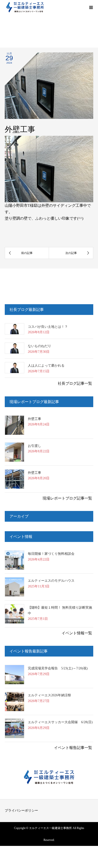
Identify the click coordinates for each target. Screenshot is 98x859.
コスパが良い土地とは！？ (48, 326)
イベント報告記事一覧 (73, 748)
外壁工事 (34, 419)
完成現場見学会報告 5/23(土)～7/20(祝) (58, 668)
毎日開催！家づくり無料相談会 (51, 554)
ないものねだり (39, 346)
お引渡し (34, 446)
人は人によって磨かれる (46, 365)
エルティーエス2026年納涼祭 (49, 695)
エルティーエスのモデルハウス (51, 580)
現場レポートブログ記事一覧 (67, 498)
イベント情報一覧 (77, 633)
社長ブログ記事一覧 (75, 383)
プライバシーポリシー (21, 810)
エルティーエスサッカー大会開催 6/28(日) (60, 722)
